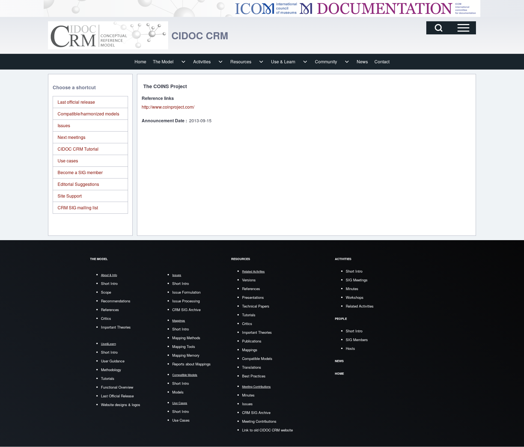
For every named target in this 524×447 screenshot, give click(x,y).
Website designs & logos (120, 404)
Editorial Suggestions (78, 184)
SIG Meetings (357, 279)
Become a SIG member (80, 172)
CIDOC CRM (199, 35)
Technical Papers (255, 306)
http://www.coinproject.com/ (168, 107)
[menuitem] (140, 61)
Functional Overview (117, 387)
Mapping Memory (186, 355)
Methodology (111, 369)
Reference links (158, 98)
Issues (64, 125)
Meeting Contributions (259, 421)
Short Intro (109, 283)
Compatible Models (257, 358)
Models (178, 392)
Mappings (249, 349)
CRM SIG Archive (186, 309)
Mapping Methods (186, 337)
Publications (251, 341)
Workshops (355, 297)
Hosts (350, 348)
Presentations (253, 297)
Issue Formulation (186, 292)
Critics (106, 318)
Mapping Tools (183, 346)
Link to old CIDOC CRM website (267, 430)
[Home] (108, 35)
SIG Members (357, 339)
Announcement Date (164, 120)
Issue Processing (186, 300)
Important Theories (116, 327)
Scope (106, 292)
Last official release (76, 102)
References (110, 309)
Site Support (70, 196)
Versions (249, 279)
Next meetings (71, 137)
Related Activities (360, 306)
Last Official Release (117, 395)
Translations (251, 367)
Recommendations (115, 300)
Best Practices (254, 376)
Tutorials (107, 378)
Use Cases (181, 420)
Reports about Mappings (191, 363)
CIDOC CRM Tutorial (78, 149)
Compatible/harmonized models (88, 114)
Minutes (248, 395)
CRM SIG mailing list (78, 207)
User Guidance (112, 360)
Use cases (68, 160)
